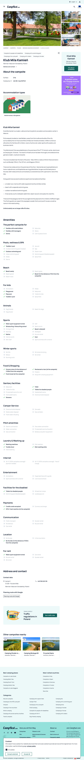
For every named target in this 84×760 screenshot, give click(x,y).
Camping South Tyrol (8, 682)
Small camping (33, 707)
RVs (21, 734)
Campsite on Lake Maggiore (10, 688)
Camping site (59, 698)
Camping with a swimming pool (33, 53)
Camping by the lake (38, 56)
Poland (19, 48)
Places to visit (36, 731)
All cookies (11, 750)
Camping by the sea (61, 710)
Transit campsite (7, 716)
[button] (26, 728)
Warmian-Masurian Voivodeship (31, 48)
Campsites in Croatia (48, 685)
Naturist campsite (8, 698)
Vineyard (5, 704)
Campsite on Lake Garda (9, 676)
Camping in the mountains (10, 707)
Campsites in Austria (48, 688)
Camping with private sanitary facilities (13, 713)
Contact (52, 731)
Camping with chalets (25, 56)
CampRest (5, 48)
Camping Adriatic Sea (9, 685)
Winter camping (7, 710)
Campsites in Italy (47, 676)
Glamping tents (60, 704)
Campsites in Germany (49, 682)
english (73, 2)
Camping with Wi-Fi (35, 713)
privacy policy (31, 746)
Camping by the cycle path (11, 56)
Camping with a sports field (37, 698)
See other (45, 691)
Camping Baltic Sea (8, 679)
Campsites (13, 48)
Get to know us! (54, 734)
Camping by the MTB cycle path (11, 701)
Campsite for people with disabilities (13, 53)
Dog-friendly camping (35, 716)
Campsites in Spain (48, 679)
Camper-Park (33, 701)
